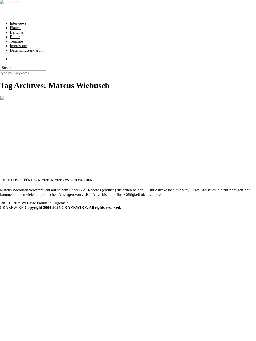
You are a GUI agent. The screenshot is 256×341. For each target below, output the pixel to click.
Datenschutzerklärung (27, 50)
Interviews (18, 23)
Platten (15, 28)
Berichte (16, 32)
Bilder (15, 37)
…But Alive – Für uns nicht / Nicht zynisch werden (46, 180)
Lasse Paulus (37, 203)
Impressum (18, 46)
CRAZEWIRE (12, 207)
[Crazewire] (10, 2)
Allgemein (60, 203)
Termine (16, 41)
